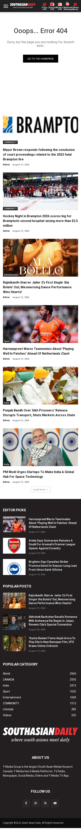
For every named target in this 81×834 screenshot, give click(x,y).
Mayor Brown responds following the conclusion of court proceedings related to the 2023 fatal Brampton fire (39, 154)
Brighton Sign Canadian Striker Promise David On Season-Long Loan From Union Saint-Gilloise (53, 565)
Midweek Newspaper (67, 8)
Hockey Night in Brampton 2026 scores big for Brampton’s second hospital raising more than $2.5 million (40, 221)
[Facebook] (26, 803)
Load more (39, 489)
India (6, 402)
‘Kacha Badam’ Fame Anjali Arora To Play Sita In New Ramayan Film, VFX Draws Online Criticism (52, 642)
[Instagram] (36, 803)
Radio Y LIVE (60, 8)
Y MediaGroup (75, 8)
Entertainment (11, 274)
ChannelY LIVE (52, 8)
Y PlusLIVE (44, 8)
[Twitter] (45, 803)
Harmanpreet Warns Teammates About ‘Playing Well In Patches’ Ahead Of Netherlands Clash (53, 523)
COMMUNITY (10, 142)
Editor (6, 164)
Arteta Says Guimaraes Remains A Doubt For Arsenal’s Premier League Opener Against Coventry (52, 544)
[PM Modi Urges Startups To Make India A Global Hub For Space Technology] (40, 447)
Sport (7, 341)
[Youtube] (55, 803)
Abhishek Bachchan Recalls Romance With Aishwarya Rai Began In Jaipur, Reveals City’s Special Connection (53, 620)
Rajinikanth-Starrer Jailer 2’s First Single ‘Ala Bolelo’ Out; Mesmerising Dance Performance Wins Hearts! (37, 287)
